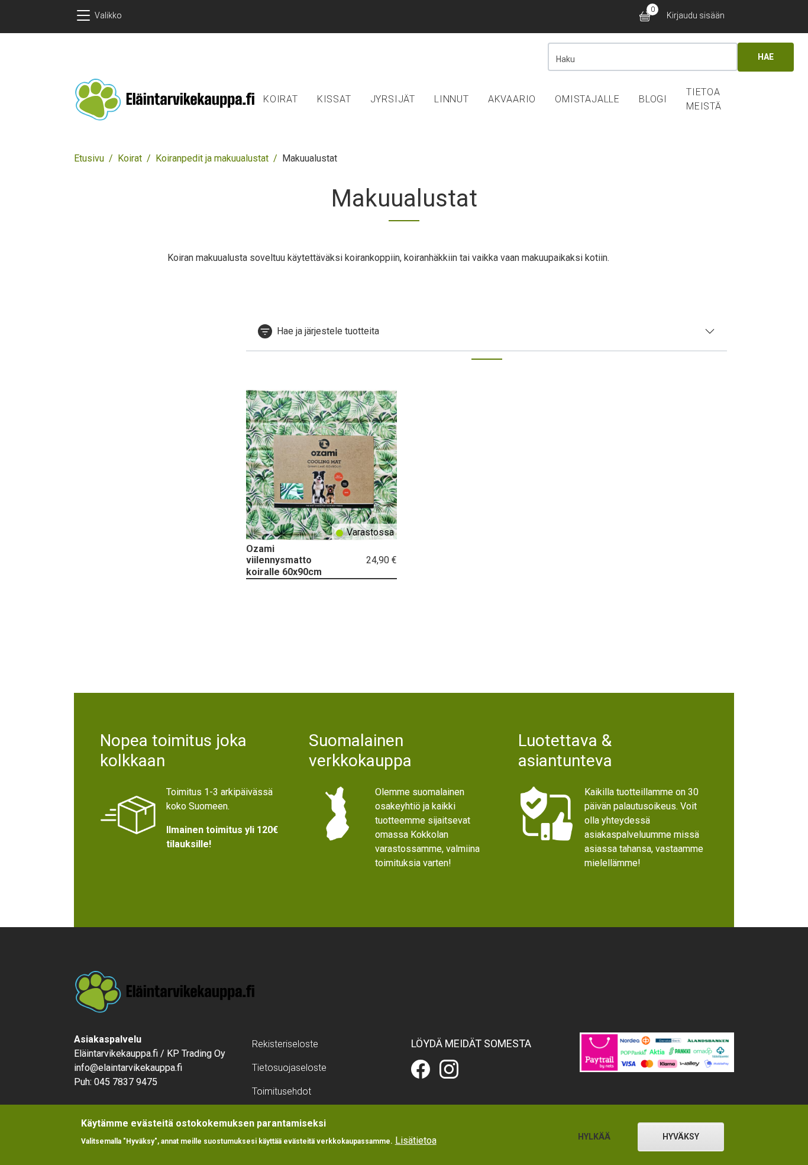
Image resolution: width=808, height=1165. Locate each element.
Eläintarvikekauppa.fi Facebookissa (420, 1069)
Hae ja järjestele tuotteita (328, 331)
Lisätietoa (416, 1139)
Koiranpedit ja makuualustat (212, 158)
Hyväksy (680, 1136)
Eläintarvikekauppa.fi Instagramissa (448, 1069)
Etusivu (89, 158)
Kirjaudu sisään (696, 15)
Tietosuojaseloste (289, 1067)
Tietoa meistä (704, 99)
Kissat (334, 99)
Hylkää (594, 1136)
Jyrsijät (392, 99)
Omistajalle (587, 99)
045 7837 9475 (125, 1081)
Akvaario (512, 99)
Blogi (653, 99)
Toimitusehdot (281, 1091)
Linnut (451, 99)
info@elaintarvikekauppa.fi (128, 1067)
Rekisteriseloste (285, 1044)
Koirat (280, 99)
